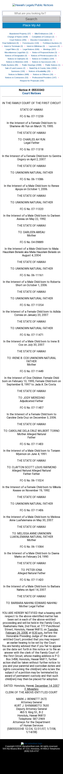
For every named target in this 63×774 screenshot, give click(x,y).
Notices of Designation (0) (16, 56)
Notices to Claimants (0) (18, 59)
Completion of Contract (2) (43, 37)
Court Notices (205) (18, 40)
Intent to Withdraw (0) (36, 46)
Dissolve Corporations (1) (41, 40)
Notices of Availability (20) (39, 71)
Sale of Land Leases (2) (15, 68)
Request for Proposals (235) (32, 81)
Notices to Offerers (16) (43, 74)
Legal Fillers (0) (12, 49)
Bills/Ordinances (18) (43, 34)
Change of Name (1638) (18, 37)
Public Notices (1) (52, 65)
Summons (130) (18, 71)
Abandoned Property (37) (20, 34)
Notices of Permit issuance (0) (44, 56)
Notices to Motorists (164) (17, 62)
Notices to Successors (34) (43, 62)
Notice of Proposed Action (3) (44, 52)
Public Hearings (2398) (31, 65)
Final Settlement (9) (10, 43)
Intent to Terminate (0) (13, 46)
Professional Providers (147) (44, 77)
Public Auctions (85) (9, 65)
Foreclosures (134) (31, 43)
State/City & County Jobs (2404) (43, 68)
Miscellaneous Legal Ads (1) (16, 52)
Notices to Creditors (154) (43, 59)
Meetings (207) (49, 49)
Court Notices (31, 93)
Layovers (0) (54, 46)
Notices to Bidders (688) (18, 74)
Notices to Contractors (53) (16, 77)
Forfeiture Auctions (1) (52, 43)
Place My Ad (31, 25)
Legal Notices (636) (31, 49)
